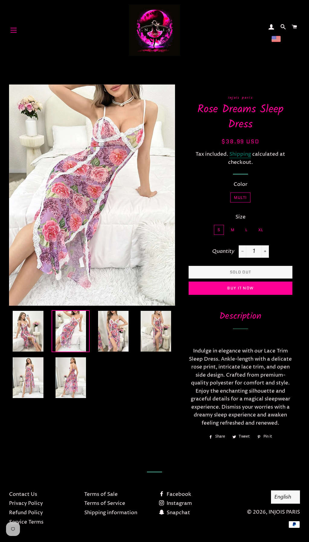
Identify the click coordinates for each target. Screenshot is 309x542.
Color (240, 184)
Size (240, 217)
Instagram (178, 503)
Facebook (178, 494)
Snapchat (177, 512)
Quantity (223, 251)
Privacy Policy (26, 503)
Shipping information (110, 512)
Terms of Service (104, 503)
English (282, 496)
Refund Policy (26, 512)
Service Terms (26, 522)
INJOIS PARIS (284, 512)
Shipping (240, 154)
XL (260, 230)
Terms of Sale (101, 494)
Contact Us (23, 494)
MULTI (240, 197)
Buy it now (240, 288)
